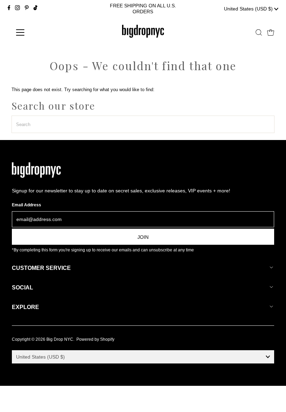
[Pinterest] (26, 8)
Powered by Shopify (95, 339)
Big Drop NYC (59, 339)
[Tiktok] (35, 8)
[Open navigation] (42, 32)
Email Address (26, 205)
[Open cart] (270, 32)
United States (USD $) (249, 9)
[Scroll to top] (272, 398)
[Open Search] (259, 32)
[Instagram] (17, 8)
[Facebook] (9, 8)
